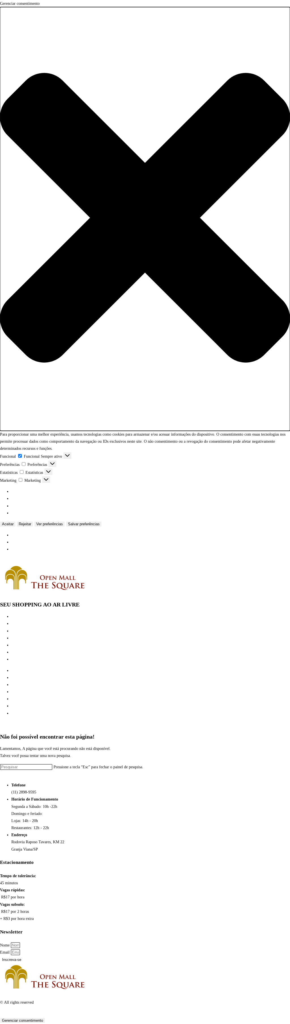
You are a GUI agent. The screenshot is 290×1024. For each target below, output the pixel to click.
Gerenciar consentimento (22, 1020)
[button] (145, 219)
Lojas (15, 623)
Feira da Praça (22, 652)
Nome (5, 945)
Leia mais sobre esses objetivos (36, 513)
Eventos (17, 638)
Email (5, 952)
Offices (17, 659)
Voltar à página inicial (17, 774)
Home (16, 616)
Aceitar (8, 524)
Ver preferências (49, 524)
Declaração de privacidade (32, 542)
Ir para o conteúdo (14, 560)
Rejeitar (25, 524)
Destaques (19, 645)
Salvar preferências (84, 524)
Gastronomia (21, 631)
